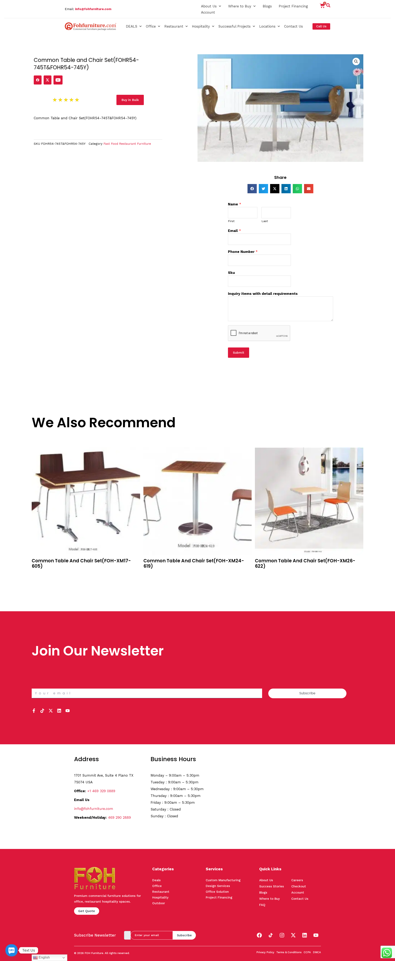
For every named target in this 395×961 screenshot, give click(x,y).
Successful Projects (234, 26)
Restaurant (173, 26)
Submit (238, 352)
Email (234, 231)
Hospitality (201, 26)
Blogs (267, 6)
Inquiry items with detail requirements (263, 294)
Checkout (298, 886)
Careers (297, 880)
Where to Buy (239, 6)
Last (264, 221)
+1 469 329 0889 (101, 791)
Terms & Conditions (289, 952)
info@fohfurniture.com (93, 9)
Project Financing (293, 6)
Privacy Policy (265, 952)
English (44, 957)
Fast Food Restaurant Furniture (127, 144)
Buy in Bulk (40, 574)
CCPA (307, 952)
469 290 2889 (119, 817)
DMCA (317, 952)
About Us (209, 6)
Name (234, 204)
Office (151, 26)
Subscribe (184, 935)
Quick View (41, 580)
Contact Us (293, 26)
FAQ (262, 905)
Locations (267, 26)
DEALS (131, 26)
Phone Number (243, 252)
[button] (328, 6)
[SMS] (11, 950)
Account (208, 12)
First (231, 221)
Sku (231, 273)
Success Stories (271, 886)
